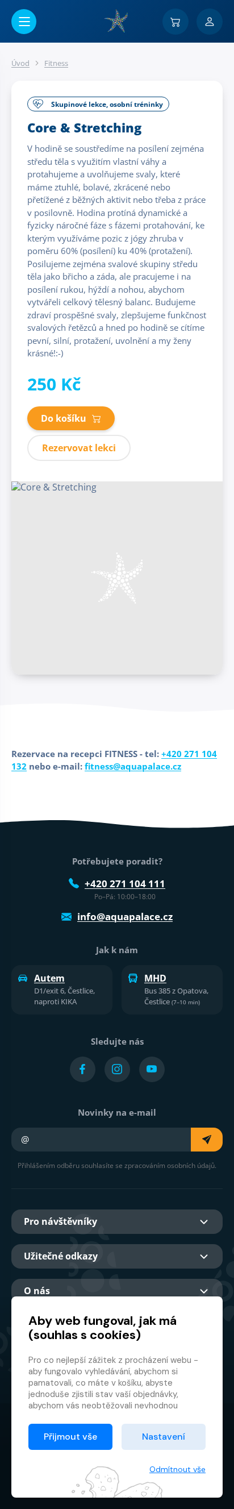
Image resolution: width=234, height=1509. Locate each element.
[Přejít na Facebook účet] (82, 1069)
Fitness (56, 63)
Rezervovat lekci (79, 448)
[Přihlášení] (210, 22)
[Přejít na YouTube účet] (152, 1069)
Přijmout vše (70, 1437)
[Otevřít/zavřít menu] (23, 21)
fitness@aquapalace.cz (133, 766)
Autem (49, 978)
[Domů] (117, 21)
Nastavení (163, 1437)
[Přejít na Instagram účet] (117, 1069)
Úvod (20, 63)
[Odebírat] (207, 1140)
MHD (155, 978)
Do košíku (63, 418)
